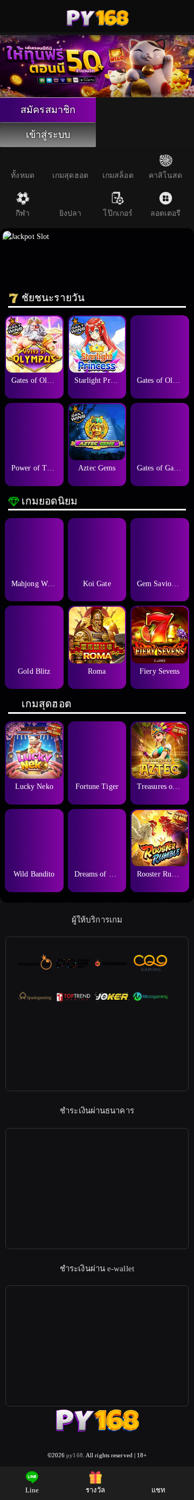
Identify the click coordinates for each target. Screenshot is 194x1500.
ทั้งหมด (22, 175)
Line (32, 1490)
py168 (74, 1455)
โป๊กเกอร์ (118, 213)
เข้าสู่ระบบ (48, 134)
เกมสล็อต (118, 175)
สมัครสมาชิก (47, 109)
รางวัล (95, 1490)
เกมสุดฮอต (70, 175)
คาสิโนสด (166, 175)
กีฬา (23, 213)
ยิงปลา (70, 213)
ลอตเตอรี (165, 213)
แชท (158, 1490)
